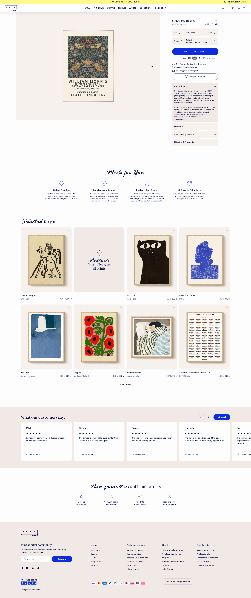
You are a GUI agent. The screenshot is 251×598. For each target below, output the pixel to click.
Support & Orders (135, 550)
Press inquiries (203, 561)
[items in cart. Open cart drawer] (244, 8)
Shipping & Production (184, 142)
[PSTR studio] (11, 8)
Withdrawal (132, 565)
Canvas (111, 7)
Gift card (95, 565)
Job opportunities (205, 565)
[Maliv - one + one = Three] (204, 259)
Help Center (167, 569)
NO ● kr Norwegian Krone (235, 2)
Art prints (99, 7)
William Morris (179, 24)
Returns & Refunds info (137, 557)
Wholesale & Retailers (207, 557)
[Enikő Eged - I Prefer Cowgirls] (46, 259)
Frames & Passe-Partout (173, 561)
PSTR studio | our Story (172, 550)
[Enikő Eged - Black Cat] (152, 259)
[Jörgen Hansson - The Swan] (46, 336)
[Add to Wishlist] (216, 20)
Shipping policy (134, 554)
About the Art (180, 86)
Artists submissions (206, 550)
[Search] (223, 8)
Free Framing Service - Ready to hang (191, 64)
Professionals (203, 554)
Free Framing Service (184, 134)
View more (125, 384)
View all (222, 417)
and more (211, 58)
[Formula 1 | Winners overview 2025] (204, 336)
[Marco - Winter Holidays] (152, 336)
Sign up (62, 559)
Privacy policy (133, 569)
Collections (145, 7)
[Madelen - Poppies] (99, 336)
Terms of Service (134, 561)
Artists (132, 7)
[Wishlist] (239, 8)
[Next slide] (152, 66)
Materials (178, 126)
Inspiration (160, 7)
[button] (195, 32)
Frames (122, 7)
